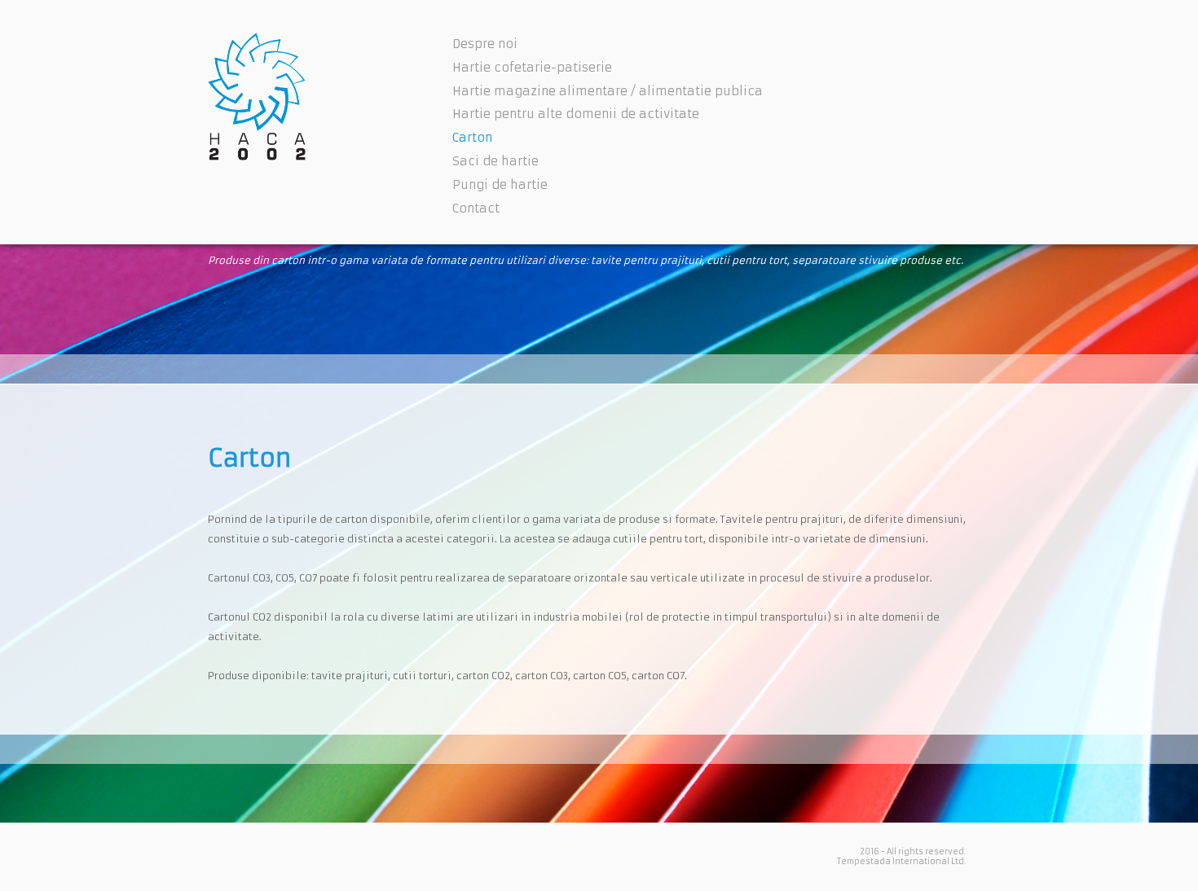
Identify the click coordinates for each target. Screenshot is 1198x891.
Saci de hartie (495, 161)
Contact (476, 208)
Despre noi (485, 44)
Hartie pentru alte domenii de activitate (575, 114)
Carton (472, 137)
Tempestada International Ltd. (901, 862)
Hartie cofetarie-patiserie (532, 67)
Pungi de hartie (500, 185)
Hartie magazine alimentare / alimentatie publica (607, 91)
